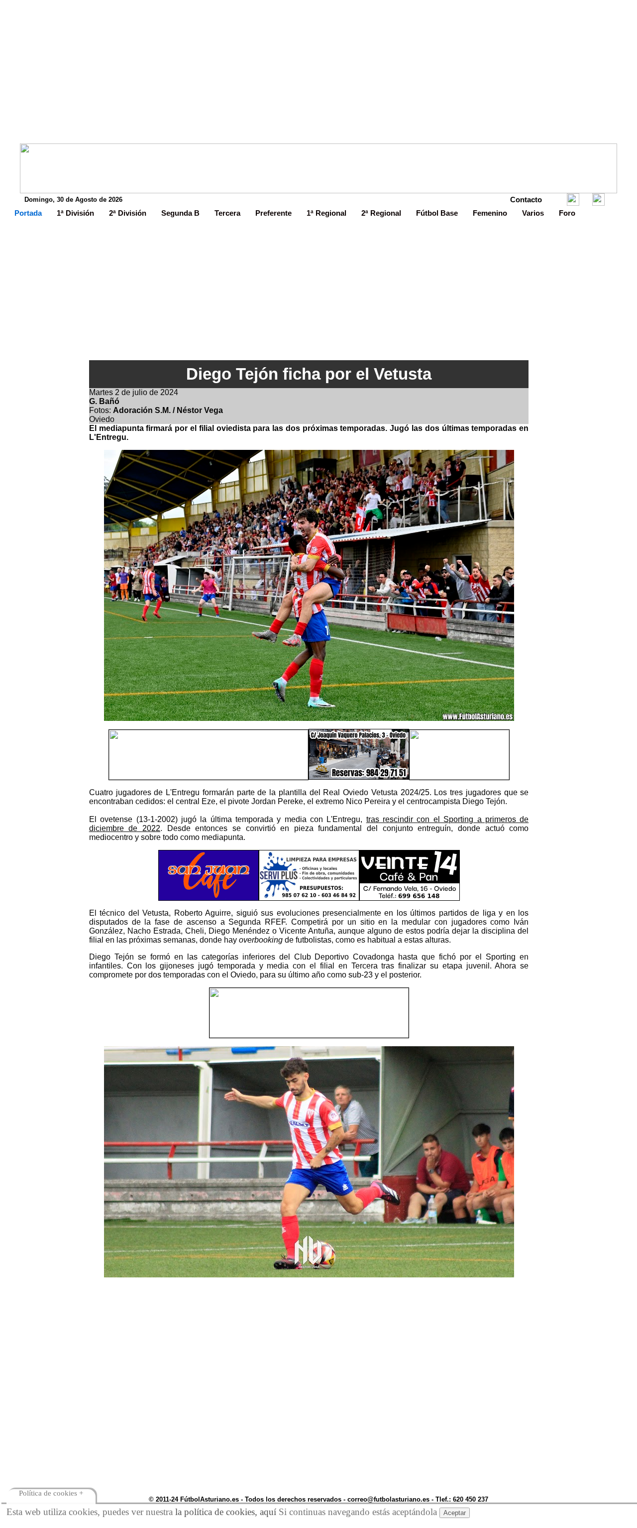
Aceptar (454, 1513)
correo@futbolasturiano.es (388, 1499)
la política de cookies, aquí (225, 1512)
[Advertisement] (318, 73)
